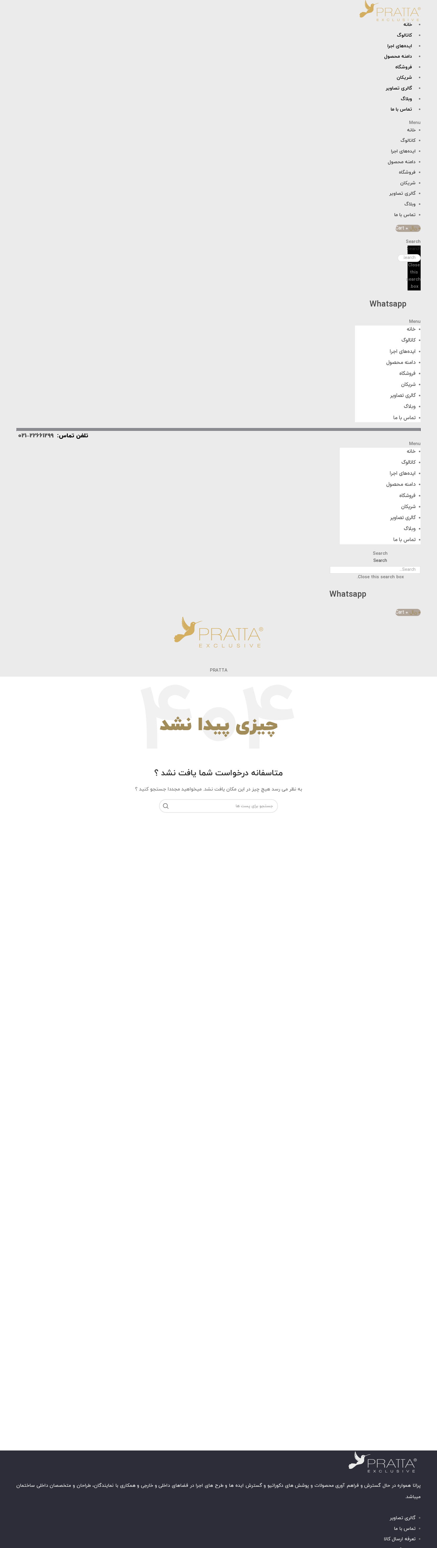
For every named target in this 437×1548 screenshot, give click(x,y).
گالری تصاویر (399, 88)
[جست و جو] (166, 806)
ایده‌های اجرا (399, 46)
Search (414, 249)
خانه (407, 24)
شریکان (404, 77)
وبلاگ (406, 99)
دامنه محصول (398, 56)
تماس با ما (401, 109)
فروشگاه (403, 67)
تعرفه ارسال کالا (400, 1539)
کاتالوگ (404, 35)
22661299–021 (36, 436)
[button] (283, 123)
